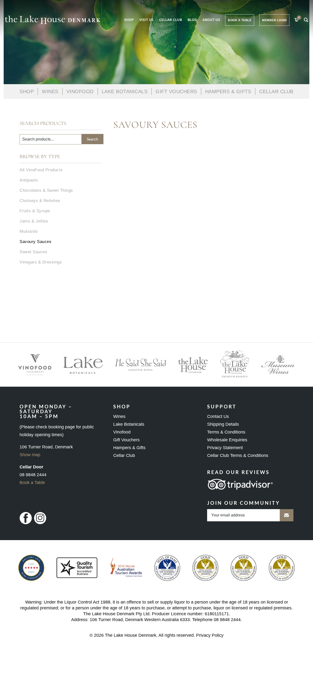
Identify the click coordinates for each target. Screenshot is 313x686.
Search (92, 139)
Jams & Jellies (34, 221)
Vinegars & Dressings (41, 262)
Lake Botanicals (125, 91)
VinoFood (80, 91)
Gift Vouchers (176, 91)
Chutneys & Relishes (40, 200)
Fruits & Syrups (35, 211)
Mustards (29, 231)
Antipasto (29, 180)
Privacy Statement (225, 447)
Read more (254, 177)
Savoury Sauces (35, 241)
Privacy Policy (210, 635)
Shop (129, 19)
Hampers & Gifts (228, 91)
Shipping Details (223, 424)
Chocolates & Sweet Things (46, 190)
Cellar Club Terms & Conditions (237, 455)
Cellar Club (170, 19)
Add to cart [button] (131, 180)
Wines (50, 91)
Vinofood (122, 432)
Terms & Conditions (226, 432)
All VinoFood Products (41, 170)
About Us (211, 19)
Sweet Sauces (33, 252)
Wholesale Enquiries (227, 439)
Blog (192, 19)
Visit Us (146, 19)
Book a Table (32, 482)
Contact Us (218, 416)
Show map (30, 454)
